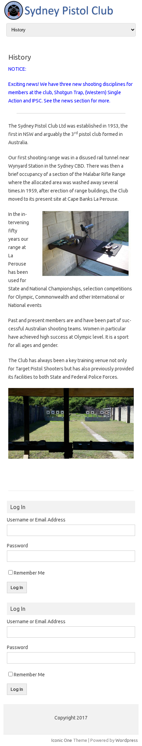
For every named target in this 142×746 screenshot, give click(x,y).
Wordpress (126, 740)
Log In (17, 587)
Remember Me (29, 573)
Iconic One (61, 740)
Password (17, 545)
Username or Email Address (36, 519)
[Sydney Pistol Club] (71, 18)
